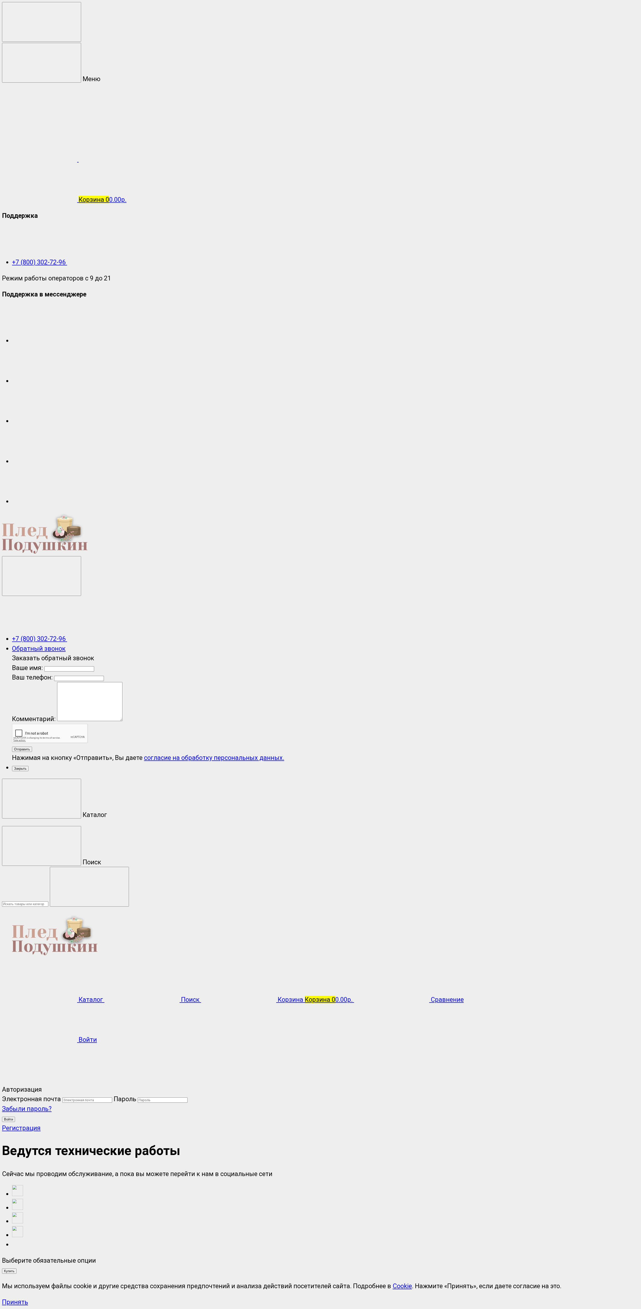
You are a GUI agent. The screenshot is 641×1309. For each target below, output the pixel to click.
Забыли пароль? (27, 1108)
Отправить (22, 749)
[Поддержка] (41, 576)
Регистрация (21, 1128)
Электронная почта (31, 1099)
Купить (9, 1271)
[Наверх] (39, 1080)
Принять (15, 1302)
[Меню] (41, 22)
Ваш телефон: (32, 677)
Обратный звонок (39, 648)
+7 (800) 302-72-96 (39, 262)
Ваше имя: (27, 668)
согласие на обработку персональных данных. (214, 757)
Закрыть (20, 768)
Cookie (402, 1286)
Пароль (125, 1099)
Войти (8, 1119)
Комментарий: (34, 719)
